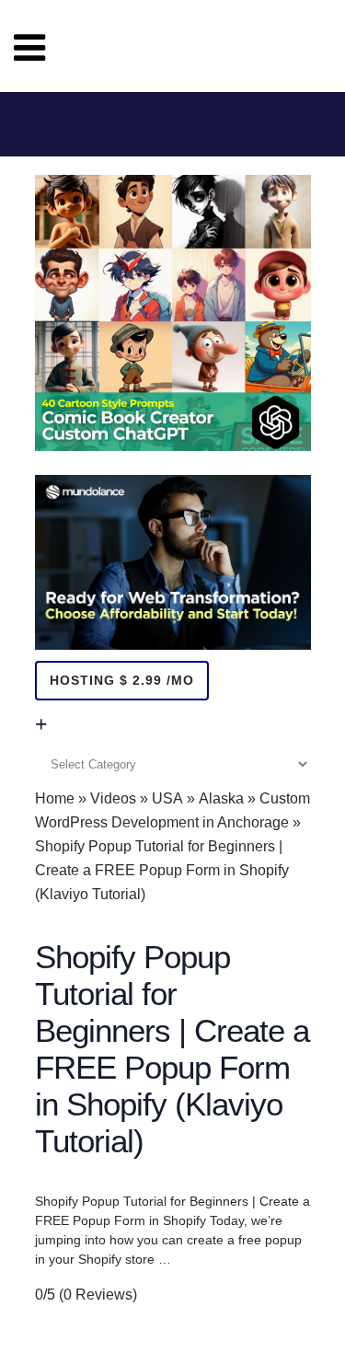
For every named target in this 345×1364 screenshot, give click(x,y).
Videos (113, 798)
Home (55, 798)
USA (167, 798)
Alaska (221, 798)
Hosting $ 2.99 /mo (122, 680)
